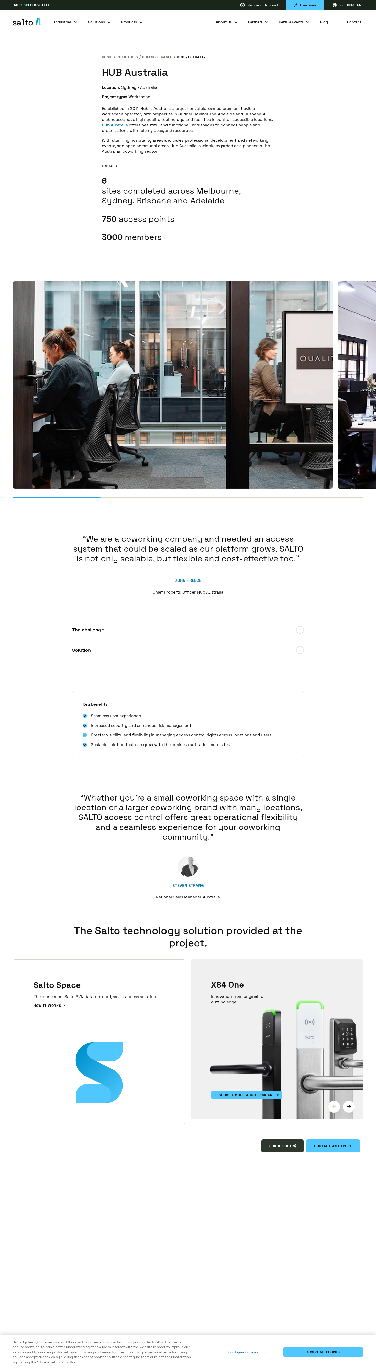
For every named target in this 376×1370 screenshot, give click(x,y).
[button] (334, 1107)
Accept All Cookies (323, 1352)
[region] (188, 1352)
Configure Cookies (243, 1352)
